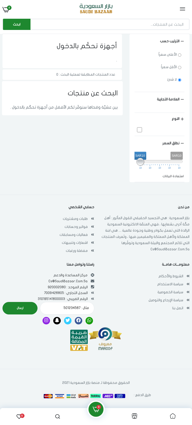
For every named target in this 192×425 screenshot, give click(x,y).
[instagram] (46, 320)
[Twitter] (68, 320)
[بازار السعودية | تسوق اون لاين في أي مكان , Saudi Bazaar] (95, 9)
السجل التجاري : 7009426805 (66, 293)
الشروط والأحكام (170, 276)
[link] (14, 394)
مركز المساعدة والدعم (71, 275)
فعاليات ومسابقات (74, 235)
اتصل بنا (177, 308)
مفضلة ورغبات (77, 251)
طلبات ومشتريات (75, 219)
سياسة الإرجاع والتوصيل (165, 300)
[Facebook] (78, 320)
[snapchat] (57, 320)
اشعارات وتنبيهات (75, 243)
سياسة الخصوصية (170, 292)
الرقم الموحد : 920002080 (68, 287)
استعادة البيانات (173, 176)
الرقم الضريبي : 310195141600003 (63, 299)
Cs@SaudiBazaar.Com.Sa (170, 249)
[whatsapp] (89, 320)
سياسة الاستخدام (170, 284)
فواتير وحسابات (76, 227)
